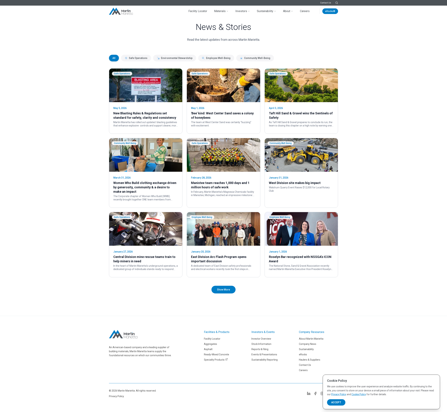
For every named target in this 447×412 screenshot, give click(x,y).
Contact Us (325, 3)
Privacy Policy (116, 396)
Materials (220, 11)
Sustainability (265, 11)
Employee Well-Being (218, 58)
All (113, 58)
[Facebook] (315, 393)
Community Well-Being (257, 58)
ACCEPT (336, 402)
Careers (305, 11)
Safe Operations (138, 58)
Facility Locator (197, 11)
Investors (241, 11)
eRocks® (330, 11)
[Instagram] (322, 393)
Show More (223, 289)
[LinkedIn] (308, 393)
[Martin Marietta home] (123, 334)
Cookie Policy (358, 394)
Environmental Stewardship (176, 58)
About (286, 11)
